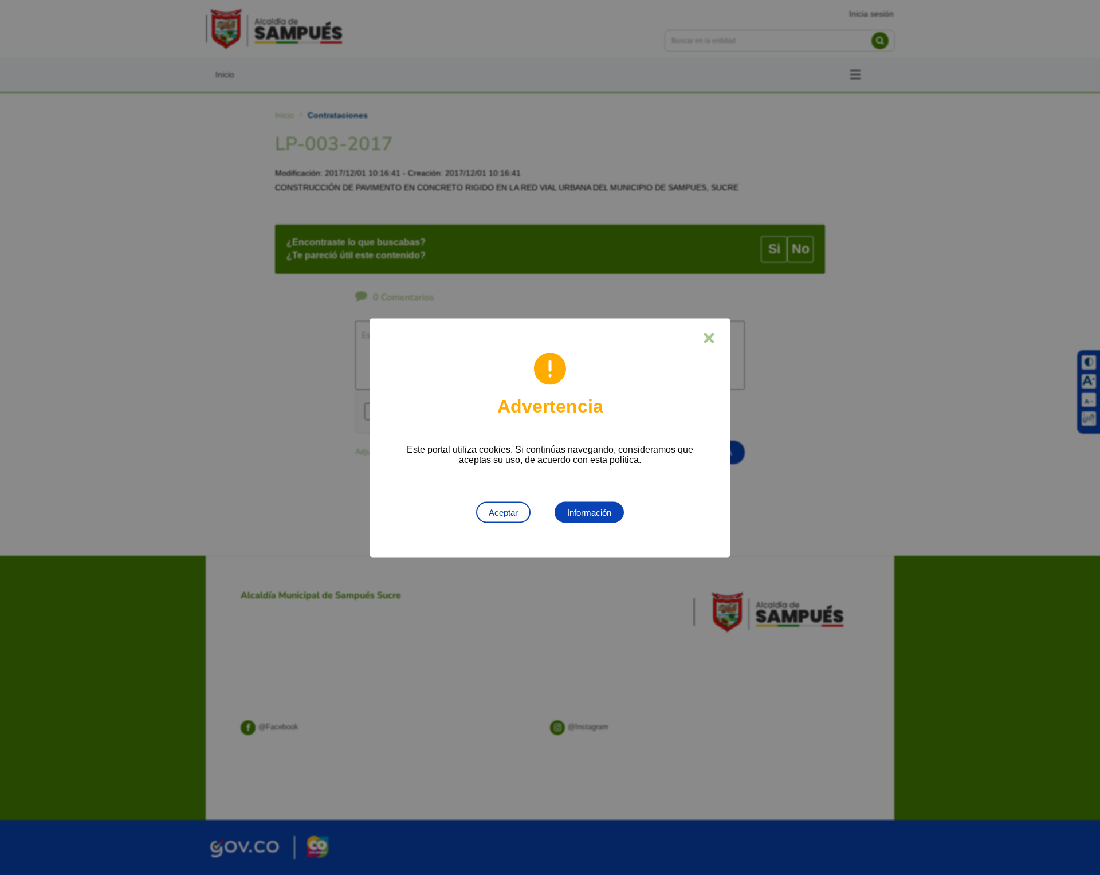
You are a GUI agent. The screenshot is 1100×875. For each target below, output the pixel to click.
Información (589, 512)
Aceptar (503, 512)
